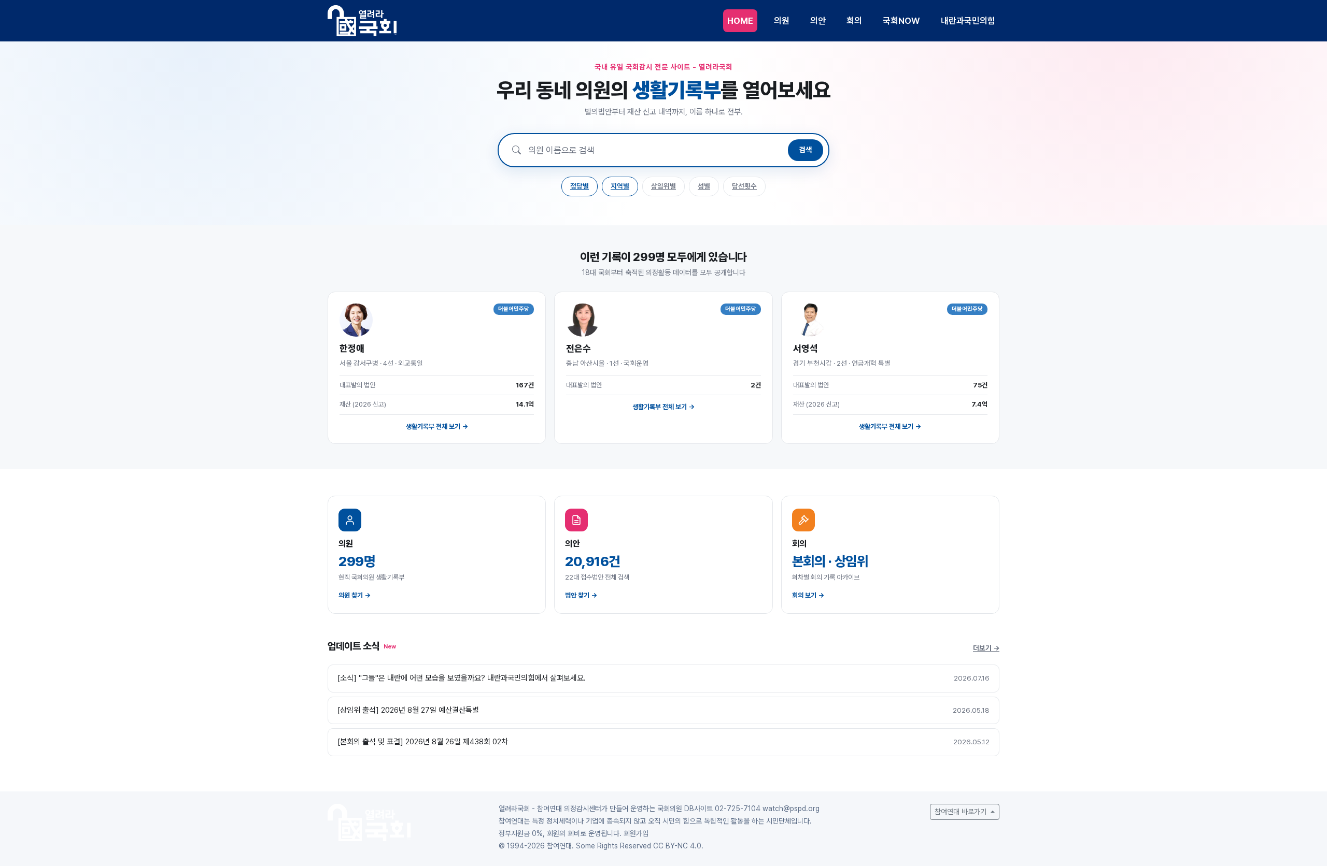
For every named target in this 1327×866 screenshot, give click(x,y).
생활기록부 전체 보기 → (437, 426)
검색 (805, 150)
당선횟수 (744, 186)
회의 (854, 21)
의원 (781, 21)
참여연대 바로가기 (962, 811)
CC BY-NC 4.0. (678, 846)
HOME (740, 21)
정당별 (579, 186)
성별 (704, 186)
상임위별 (663, 186)
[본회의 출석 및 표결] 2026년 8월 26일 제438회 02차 (422, 741)
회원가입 (636, 833)
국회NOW (901, 21)
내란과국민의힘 (968, 21)
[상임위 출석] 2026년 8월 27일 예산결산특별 (408, 710)
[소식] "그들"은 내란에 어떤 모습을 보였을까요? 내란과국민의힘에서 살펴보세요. (461, 678)
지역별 (620, 186)
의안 (818, 21)
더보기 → (986, 648)
